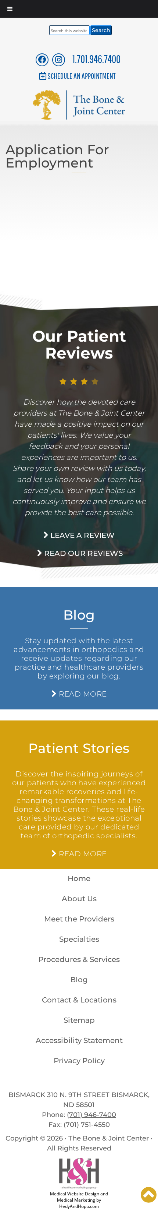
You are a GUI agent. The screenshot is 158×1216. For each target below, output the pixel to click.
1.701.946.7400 (96, 58)
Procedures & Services (79, 959)
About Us (79, 898)
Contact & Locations (79, 999)
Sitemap (79, 1020)
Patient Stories (79, 748)
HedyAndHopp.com (79, 1206)
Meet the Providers (79, 918)
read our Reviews (82, 553)
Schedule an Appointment (81, 75)
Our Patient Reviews (79, 345)
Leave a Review (82, 535)
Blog (79, 615)
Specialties (79, 939)
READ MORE (82, 694)
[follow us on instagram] (58, 59)
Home (79, 878)
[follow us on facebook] (42, 59)
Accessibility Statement (79, 1040)
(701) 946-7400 (91, 1115)
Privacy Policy (79, 1060)
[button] (149, 1194)
